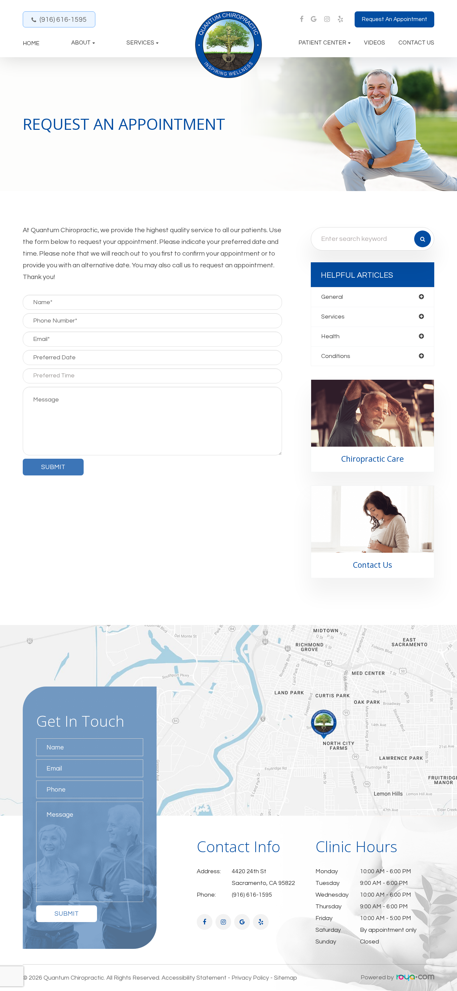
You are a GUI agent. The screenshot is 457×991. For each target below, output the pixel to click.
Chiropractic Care (372, 458)
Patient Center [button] (322, 43)
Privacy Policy (250, 978)
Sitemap (285, 978)
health (330, 336)
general (332, 297)
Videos (374, 43)
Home (31, 43)
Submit (67, 913)
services (333, 316)
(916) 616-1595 (63, 19)
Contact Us (416, 43)
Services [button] (140, 43)
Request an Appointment (394, 19)
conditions (335, 356)
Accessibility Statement (194, 978)
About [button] (81, 43)
